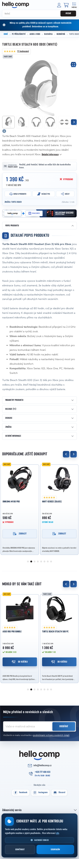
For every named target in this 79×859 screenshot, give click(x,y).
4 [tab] (38, 561)
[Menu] (74, 5)
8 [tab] (51, 561)
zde (57, 833)
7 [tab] (48, 561)
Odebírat (63, 726)
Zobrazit (23, 533)
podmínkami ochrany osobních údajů (51, 735)
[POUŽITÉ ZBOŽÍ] (59, 609)
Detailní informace (50, 154)
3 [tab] (34, 561)
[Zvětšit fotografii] (73, 64)
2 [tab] (31, 561)
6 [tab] (44, 561)
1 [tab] (28, 561)
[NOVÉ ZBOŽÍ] (20, 479)
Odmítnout (20, 849)
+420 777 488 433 (42, 772)
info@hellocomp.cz (42, 765)
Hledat (68, 13)
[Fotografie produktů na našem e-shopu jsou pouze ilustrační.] (4, 131)
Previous (66, 454)
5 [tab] (41, 561)
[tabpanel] (20, 508)
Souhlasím (55, 849)
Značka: (13, 202)
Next (73, 454)
